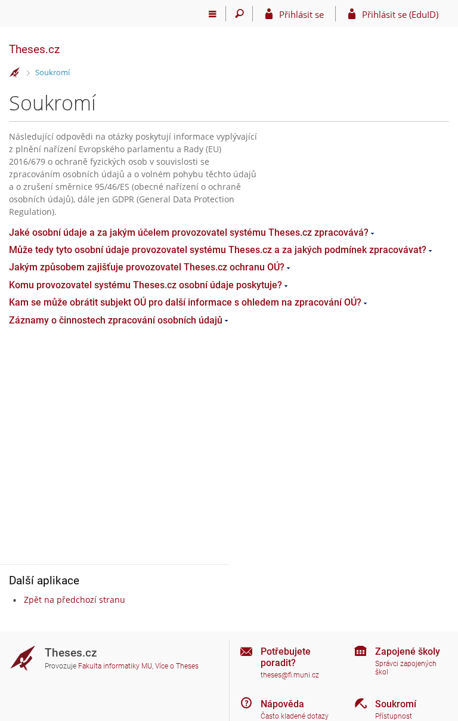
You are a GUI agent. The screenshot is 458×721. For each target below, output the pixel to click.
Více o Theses (177, 666)
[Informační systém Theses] (15, 73)
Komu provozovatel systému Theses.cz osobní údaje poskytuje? (145, 285)
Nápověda (282, 704)
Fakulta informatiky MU (115, 666)
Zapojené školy (407, 651)
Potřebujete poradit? (286, 657)
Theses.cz (34, 49)
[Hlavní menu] (212, 13)
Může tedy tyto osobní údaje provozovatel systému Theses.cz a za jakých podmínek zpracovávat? (217, 249)
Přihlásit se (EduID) (400, 14)
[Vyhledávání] (239, 13)
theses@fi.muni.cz (290, 675)
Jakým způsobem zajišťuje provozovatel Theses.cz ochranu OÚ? (146, 267)
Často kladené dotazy (295, 716)
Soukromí (52, 72)
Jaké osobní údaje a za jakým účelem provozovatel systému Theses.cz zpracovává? (189, 232)
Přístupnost (393, 716)
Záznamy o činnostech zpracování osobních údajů (115, 320)
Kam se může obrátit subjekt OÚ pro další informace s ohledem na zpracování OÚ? (185, 302)
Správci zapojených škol (406, 668)
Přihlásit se (301, 14)
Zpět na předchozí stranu (74, 599)
